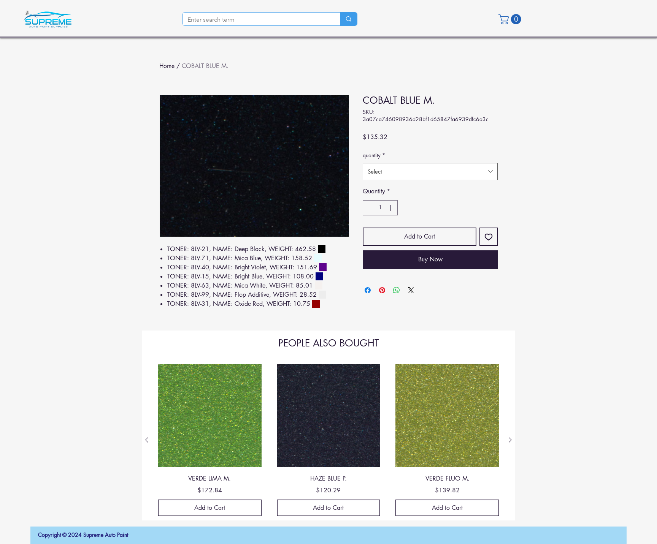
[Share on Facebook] (367, 290)
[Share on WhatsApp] (396, 290)
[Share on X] (411, 290)
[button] (511, 19)
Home (167, 66)
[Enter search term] (348, 19)
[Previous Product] (146, 439)
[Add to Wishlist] (488, 237)
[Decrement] (369, 208)
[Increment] (391, 208)
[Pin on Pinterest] (382, 290)
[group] (328, 440)
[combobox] (430, 171)
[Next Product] (510, 439)
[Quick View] (210, 416)
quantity (374, 155)
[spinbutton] (380, 208)
